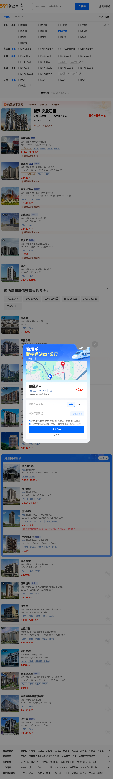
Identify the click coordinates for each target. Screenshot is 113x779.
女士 (80, 404)
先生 (71, 404)
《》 (49, 421)
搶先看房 (56, 429)
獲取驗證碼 (77, 413)
